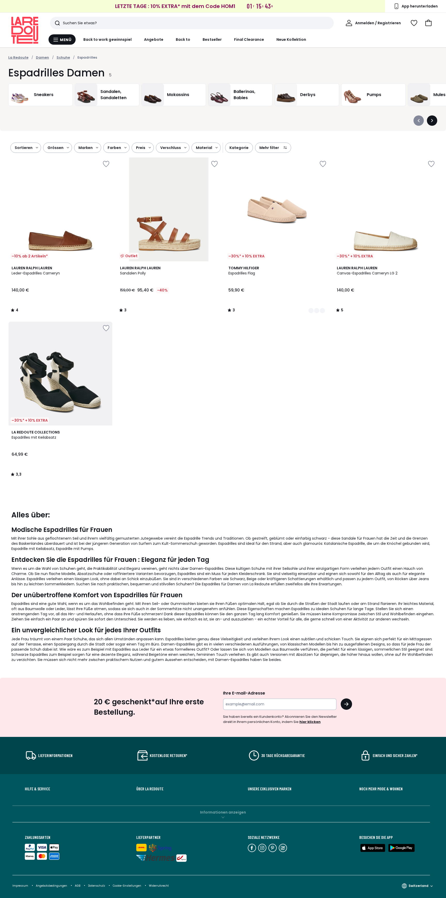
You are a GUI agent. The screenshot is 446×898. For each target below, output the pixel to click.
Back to (183, 39)
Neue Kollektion (291, 39)
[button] (428, 23)
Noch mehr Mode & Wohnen (381, 788)
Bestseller (212, 39)
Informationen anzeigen (223, 812)
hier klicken (310, 721)
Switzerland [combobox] (418, 886)
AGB (78, 886)
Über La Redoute (149, 788)
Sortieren (24, 147)
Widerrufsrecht (159, 886)
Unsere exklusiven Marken (269, 788)
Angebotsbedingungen (51, 886)
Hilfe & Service (37, 788)
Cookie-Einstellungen (127, 886)
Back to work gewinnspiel (107, 39)
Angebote (153, 39)
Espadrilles (87, 57)
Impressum (20, 886)
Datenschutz (97, 886)
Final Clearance (249, 39)
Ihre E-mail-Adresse (244, 693)
